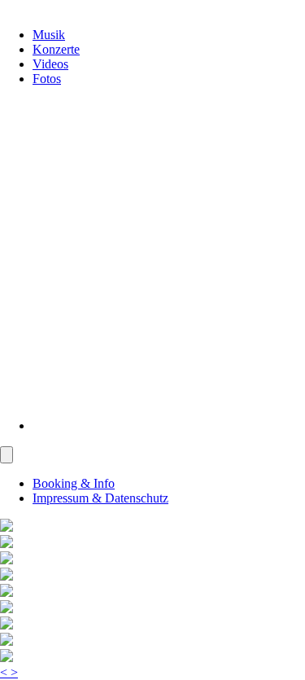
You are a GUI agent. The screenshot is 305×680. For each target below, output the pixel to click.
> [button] (14, 672)
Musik (49, 35)
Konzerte (56, 49)
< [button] (5, 672)
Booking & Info (74, 483)
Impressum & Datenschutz (100, 498)
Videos (50, 64)
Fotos (47, 79)
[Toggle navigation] (6, 454)
